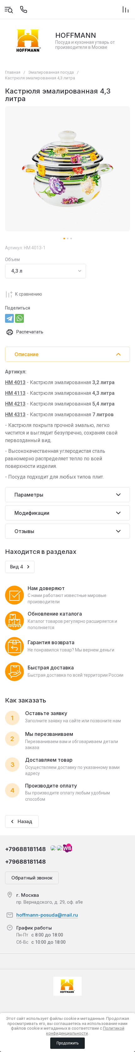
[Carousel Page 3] (71, 238)
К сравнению (28, 294)
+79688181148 (25, 849)
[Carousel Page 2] (67, 238)
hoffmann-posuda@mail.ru (47, 915)
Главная (12, 72)
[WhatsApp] (19, 318)
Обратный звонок (31, 878)
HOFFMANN (75, 35)
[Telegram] (9, 318)
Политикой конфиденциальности (85, 1031)
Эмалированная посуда (51, 72)
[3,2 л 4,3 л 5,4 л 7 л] (45, 271)
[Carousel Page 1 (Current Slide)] (64, 238)
